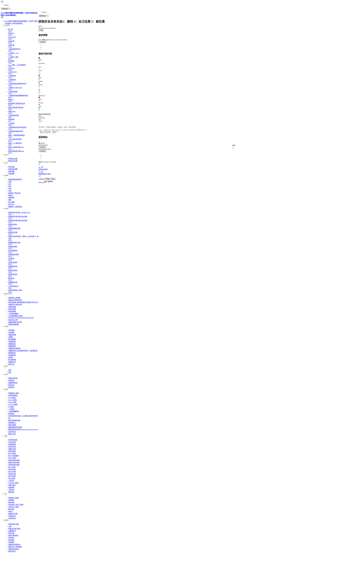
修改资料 (11, 538)
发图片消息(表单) (14, 462)
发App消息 (11, 467)
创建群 (10, 337)
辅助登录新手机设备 (15, 427)
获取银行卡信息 (13, 498)
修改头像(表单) (13, 535)
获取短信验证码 (13, 549)
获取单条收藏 (12, 169)
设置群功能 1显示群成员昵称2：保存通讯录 (22, 350)
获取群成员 (12, 355)
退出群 (10, 357)
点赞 (9, 191)
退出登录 (11, 413)
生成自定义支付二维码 (15, 504)
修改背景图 (12, 309)
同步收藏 (11, 167)
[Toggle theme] (2, 17)
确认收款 (11, 509)
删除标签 (11, 387)
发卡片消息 (12, 471)
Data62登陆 (12, 398)
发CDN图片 (12, 453)
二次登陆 (11, 409)
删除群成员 (12, 353)
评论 (9, 188)
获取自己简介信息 (14, 528)
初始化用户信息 (13, 524)
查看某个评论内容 (14, 193)
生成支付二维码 (13, 507)
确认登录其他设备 (14, 420)
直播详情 (11, 197)
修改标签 (11, 385)
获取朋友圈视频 (13, 324)
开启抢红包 (12, 516)
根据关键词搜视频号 (15, 179)
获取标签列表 (12, 378)
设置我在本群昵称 (14, 348)
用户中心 (11, 204)
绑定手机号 (12, 551)
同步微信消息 (12, 440)
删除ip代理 (11, 434)
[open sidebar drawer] (2, 2)
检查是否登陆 (12, 395)
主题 (9, 182)
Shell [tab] (39, 116)
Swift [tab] (40, 121)
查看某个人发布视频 (15, 206)
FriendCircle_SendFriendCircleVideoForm (21, 317)
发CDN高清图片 (13, 456)
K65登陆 (11, 407)
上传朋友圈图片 (13, 313)
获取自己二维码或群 (15, 547)
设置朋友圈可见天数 (15, 322)
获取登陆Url (12, 422)
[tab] (199, 59)
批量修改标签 (12, 383)
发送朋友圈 (12, 307)
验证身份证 (12, 432)
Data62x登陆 (12, 402)
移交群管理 (12, 360)
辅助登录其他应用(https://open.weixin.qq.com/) (23, 429)
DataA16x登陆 (13, 404)
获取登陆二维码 (13, 393)
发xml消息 (11, 478)
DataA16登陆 (12, 400)
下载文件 (11, 490)
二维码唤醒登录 (13, 411)
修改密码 (11, 542)
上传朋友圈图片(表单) (15, 316)
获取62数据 (12, 425)
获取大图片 (12, 485)
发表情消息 (12, 444)
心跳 (9, 526)
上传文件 (11, 480)
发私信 (10, 195)
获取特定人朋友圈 (14, 298)
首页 (9, 370)
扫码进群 (11, 330)
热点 (9, 186)
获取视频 (11, 487)
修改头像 (11, 533)
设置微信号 (12, 531)
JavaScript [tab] (41, 118)
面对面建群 (12, 339)
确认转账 (11, 502)
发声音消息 (12, 446)
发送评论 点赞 (13, 320)
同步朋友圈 (12, 311)
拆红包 (10, 511)
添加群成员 (12, 341)
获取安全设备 (12, 158)
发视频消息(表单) (14, 465)
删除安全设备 (12, 161)
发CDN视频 (12, 458)
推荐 (9, 200)
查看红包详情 (12, 514)
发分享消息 (12, 469)
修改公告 (11, 364)
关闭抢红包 (12, 518)
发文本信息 (12, 442)
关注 (9, 184)
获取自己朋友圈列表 (15, 300)
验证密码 (11, 540)
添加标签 (11, 380)
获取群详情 (12, 335)
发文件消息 (12, 476)
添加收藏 (11, 173)
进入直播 (11, 202)
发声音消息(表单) (14, 460)
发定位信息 (12, 474)
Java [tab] (39, 119)
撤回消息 (11, 492)
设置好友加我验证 (14, 544)
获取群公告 (12, 362)
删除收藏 (11, 171)
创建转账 (11, 500)
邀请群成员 (12, 344)
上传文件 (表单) (13, 483)
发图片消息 (12, 449)
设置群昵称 (12, 346)
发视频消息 (12, 451)
